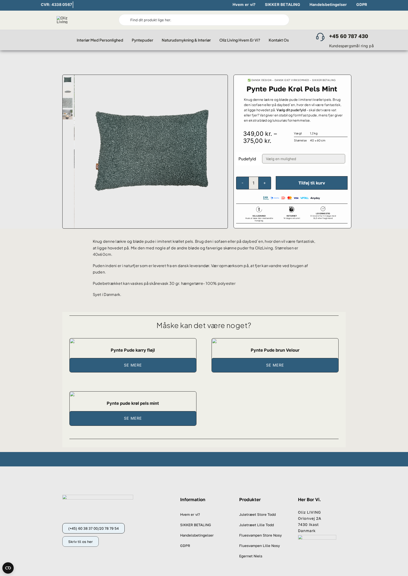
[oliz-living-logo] (66, 18)
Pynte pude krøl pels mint (133, 403)
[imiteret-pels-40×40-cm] (72, 393)
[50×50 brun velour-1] (214, 340)
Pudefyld (247, 158)
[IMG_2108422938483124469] (72, 340)
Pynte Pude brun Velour (275, 350)
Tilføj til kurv (311, 182)
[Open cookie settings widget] (8, 568)
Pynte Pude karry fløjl (133, 350)
